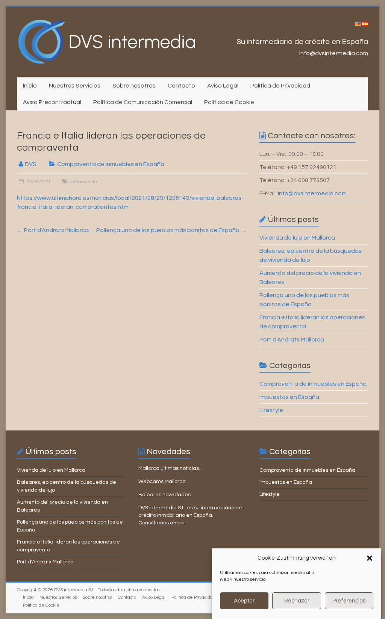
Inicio (30, 86)
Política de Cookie (229, 102)
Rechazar (296, 601)
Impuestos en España (289, 397)
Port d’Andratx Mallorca (53, 230)
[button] (369, 558)
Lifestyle (271, 410)
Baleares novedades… (166, 494)
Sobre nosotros (134, 86)
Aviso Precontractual (52, 102)
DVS (30, 164)
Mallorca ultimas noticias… (170, 468)
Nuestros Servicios (74, 86)
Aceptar (244, 601)
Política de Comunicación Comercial (142, 102)
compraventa (83, 182)
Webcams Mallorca (162, 481)
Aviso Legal (222, 86)
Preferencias (348, 601)
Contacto (181, 86)
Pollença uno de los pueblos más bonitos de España (171, 230)
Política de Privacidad (280, 86)
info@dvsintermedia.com (312, 193)
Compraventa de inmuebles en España (110, 164)
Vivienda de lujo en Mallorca (297, 238)
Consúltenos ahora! (162, 522)
